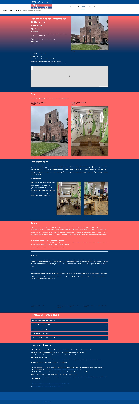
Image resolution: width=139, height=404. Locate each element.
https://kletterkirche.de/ (37, 381)
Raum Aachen (17, 10)
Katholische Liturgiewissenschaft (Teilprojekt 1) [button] (43, 320)
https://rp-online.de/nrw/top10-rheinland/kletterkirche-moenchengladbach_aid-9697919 (50, 383)
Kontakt (103, 6)
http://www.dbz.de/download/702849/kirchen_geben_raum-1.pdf (65, 369)
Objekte (83, 6)
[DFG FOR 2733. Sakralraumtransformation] (41, 6)
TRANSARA (96, 6)
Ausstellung (76, 6)
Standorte (89, 6)
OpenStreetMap (105, 86)
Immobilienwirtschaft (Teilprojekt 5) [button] (40, 333)
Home (70, 6)
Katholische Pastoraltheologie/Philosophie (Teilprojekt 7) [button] (45, 337)
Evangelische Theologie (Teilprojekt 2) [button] (41, 324)
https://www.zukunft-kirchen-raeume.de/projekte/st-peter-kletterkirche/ (47, 386)
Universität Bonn (35, 1)
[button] (69, 76)
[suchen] (107, 7)
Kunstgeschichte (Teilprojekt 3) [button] (39, 329)
